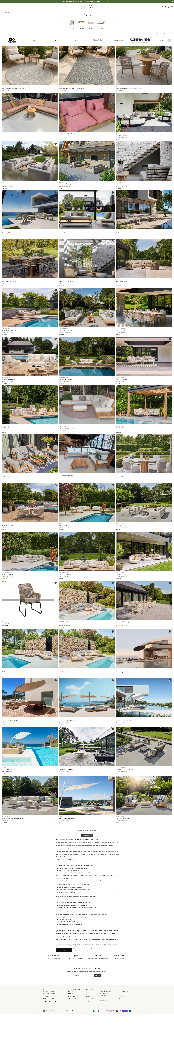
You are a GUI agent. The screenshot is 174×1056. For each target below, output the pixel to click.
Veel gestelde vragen (123, 991)
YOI (117, 133)
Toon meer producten (86, 835)
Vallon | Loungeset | (6, 184)
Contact (87, 991)
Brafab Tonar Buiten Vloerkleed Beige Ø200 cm (13, 88)
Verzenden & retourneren (91, 993)
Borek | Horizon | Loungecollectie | (67, 281)
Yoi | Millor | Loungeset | (121, 135)
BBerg (55, 40)
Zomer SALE (16, 7)
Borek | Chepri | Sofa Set (7, 233)
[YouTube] (55, 1001)
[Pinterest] (49, 1001)
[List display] (157, 34)
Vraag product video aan (120, 958)
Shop (3, 7)
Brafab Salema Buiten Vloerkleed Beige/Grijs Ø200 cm (128, 88)
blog (21, 7)
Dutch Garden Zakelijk (90, 998)
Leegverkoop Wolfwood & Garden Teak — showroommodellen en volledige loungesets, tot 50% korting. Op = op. (87, 1)
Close (172, 1)
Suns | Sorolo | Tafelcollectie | (122, 476)
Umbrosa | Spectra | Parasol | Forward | (68, 818)
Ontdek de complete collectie (64, 950)
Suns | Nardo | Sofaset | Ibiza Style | (124, 818)
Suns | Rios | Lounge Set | (7, 672)
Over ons (121, 996)
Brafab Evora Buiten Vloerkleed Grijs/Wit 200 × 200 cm (71, 88)
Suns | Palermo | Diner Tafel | (122, 623)
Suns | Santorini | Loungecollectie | (9, 330)
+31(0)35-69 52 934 (53, 956)
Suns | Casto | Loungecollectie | (66, 379)
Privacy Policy (103, 995)
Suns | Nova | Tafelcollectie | (8, 525)
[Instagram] (46, 1001)
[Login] (165, 7)
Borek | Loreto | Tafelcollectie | (9, 281)
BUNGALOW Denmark (119, 40)
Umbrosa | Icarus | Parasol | (8, 769)
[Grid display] (156, 34)
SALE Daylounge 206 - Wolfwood (67, 133)
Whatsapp (80, 958)
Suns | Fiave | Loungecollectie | (8, 379)
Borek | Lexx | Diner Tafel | (122, 233)
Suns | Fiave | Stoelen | (121, 330)
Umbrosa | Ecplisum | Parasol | (123, 672)
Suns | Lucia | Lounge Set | (65, 623)
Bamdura (33, 40)
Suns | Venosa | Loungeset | (8, 428)
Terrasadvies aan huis (104, 1000)
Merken (9, 7)
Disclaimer (88, 996)
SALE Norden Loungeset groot (9, 133)
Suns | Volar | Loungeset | (7, 574)
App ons (75, 956)
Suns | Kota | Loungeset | (121, 574)
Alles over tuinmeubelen (124, 993)
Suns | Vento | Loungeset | (64, 525)
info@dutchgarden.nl (103, 958)
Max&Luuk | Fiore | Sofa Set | (122, 184)
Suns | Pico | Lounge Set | (64, 672)
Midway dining (5, 623)
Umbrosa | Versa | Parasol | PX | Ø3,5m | (11, 720)
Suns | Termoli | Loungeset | (8, 476)
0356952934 (47, 996)
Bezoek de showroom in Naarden (83, 950)
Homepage (4, 12)
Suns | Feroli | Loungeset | (121, 379)
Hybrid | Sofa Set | (63, 233)
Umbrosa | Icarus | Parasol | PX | (123, 720)
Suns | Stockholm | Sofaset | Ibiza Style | (125, 769)
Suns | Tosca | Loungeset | (121, 428)
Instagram (88, 1001)
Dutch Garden (162, 40)
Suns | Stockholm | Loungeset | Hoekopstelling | (12, 818)
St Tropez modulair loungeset (66, 475)
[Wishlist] (168, 7)
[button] (169, 40)
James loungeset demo (64, 426)
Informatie (121, 989)
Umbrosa (118, 670)
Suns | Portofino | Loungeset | (65, 330)
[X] (52, 1001)
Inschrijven (97, 975)
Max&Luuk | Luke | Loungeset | (66, 184)
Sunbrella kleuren (104, 998)
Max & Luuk (61, 182)
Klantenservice (89, 989)
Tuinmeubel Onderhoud (124, 998)
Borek (76, 40)
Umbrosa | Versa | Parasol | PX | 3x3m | (67, 720)
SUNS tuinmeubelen (120, 279)
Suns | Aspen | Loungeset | (65, 574)
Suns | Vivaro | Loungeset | (122, 281)
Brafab (3, 86)
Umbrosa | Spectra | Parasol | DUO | (67, 769)
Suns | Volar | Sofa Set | (121, 525)
